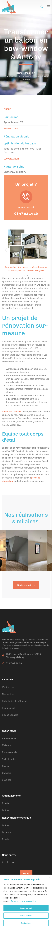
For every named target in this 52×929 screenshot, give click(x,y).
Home (19, 73)
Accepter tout (26, 908)
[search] (41, 7)
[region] (26, 902)
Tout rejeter (26, 923)
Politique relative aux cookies (23, 901)
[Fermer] (49, 877)
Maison (29, 73)
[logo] (9, 6)
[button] (6, 250)
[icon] (2, 862)
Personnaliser (26, 915)
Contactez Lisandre (11, 411)
